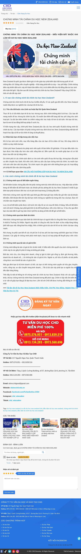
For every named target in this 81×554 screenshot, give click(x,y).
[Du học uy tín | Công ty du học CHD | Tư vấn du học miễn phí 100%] (7, 7)
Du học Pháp (46, 524)
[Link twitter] (9, 551)
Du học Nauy (46, 536)
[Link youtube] (13, 551)
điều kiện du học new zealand (53, 408)
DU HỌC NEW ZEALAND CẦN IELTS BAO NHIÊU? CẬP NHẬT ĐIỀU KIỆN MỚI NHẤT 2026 (30, 433)
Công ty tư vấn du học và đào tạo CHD (60, 545)
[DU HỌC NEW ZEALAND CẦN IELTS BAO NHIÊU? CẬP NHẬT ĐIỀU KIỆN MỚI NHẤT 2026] (31, 423)
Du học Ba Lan (7, 527)
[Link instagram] (17, 551)
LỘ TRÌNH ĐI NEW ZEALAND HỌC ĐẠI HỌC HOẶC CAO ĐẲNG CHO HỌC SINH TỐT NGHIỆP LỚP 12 (11, 433)
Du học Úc (6, 536)
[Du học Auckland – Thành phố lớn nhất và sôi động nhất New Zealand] (50, 423)
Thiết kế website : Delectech (72, 551)
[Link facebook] (1, 551)
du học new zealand (14, 408)
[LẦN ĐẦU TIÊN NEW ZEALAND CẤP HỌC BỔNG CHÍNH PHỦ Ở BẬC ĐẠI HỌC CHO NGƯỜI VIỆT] (69, 423)
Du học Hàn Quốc (47, 527)
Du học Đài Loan (47, 533)
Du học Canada (46, 530)
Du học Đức (6, 524)
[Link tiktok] (5, 551)
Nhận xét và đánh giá (11, 469)
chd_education (18, 396)
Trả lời (9, 463)
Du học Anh (6, 533)
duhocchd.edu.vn (18, 388)
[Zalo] (79, 538)
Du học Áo (6, 530)
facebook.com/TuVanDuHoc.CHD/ (25, 392)
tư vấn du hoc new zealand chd (31, 408)
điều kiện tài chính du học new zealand (30, 410)
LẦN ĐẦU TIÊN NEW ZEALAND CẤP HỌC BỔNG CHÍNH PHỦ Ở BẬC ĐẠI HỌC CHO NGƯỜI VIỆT (68, 433)
